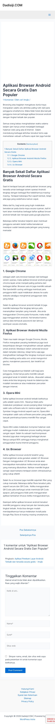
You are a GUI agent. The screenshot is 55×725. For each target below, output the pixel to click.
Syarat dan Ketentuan (27, 695)
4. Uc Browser (14, 165)
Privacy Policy (27, 701)
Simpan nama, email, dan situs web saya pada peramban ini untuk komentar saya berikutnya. (25, 659)
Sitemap (27, 698)
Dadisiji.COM (12, 5)
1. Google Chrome (16, 155)
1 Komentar (8, 100)
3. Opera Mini (14, 161)
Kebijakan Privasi (27, 692)
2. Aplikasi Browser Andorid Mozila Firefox (26, 158)
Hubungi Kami (27, 689)
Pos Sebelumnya (28, 530)
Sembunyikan (32, 144)
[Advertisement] (27, 54)
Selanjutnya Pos (28, 535)
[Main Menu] (49, 15)
